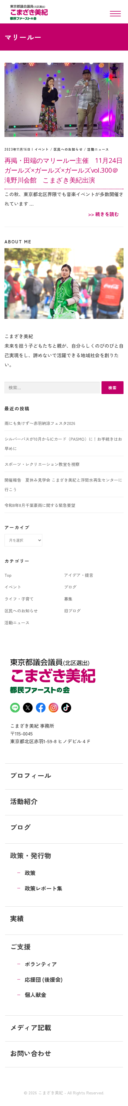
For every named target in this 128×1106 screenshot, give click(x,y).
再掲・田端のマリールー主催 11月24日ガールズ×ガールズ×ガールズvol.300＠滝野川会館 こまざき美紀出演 (63, 170)
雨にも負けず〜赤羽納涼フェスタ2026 (39, 423)
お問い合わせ (30, 1053)
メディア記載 (30, 1027)
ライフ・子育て (19, 599)
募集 (68, 599)
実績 (17, 918)
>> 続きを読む (103, 214)
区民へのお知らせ (68, 149)
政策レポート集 (43, 888)
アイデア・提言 (78, 575)
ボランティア (41, 964)
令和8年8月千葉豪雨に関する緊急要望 (39, 505)
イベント (42, 149)
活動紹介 (24, 801)
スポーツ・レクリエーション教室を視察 (41, 464)
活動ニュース (98, 149)
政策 (30, 873)
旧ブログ (72, 611)
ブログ (70, 587)
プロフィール (30, 775)
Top (8, 575)
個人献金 (35, 994)
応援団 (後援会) (44, 979)
